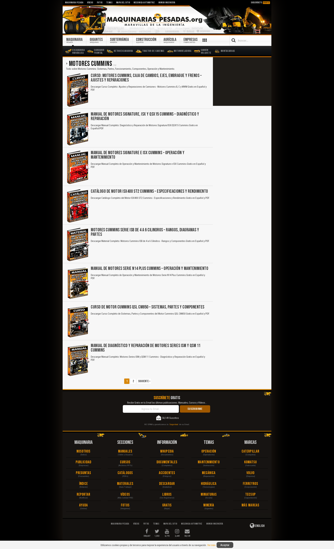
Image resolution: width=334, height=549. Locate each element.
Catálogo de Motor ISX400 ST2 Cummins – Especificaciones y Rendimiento (149, 191)
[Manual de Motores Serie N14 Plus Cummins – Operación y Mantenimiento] (78, 283)
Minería (208, 505)
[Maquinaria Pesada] (167, 19)
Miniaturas (209, 494)
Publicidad (83, 462)
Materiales (125, 483)
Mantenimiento (209, 462)
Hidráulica (209, 483)
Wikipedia (167, 451)
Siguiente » (144, 381)
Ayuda (83, 505)
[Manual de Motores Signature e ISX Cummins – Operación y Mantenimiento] (78, 167)
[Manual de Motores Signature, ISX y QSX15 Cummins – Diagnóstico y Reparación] (78, 128)
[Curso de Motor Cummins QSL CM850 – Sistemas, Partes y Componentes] (78, 321)
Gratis (167, 505)
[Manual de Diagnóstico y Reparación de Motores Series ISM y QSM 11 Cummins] (78, 360)
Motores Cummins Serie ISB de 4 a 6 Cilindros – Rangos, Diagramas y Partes (145, 232)
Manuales (125, 451)
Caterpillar (250, 451)
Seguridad (173, 424)
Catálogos (125, 473)
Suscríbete (260, 2)
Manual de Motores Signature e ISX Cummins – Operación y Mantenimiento (138, 155)
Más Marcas (250, 505)
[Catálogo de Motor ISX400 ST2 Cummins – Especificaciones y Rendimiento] (78, 206)
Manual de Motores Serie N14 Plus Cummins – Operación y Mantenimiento (149, 268)
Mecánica (209, 473)
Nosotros (84, 451)
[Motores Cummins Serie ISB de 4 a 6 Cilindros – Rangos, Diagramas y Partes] (78, 244)
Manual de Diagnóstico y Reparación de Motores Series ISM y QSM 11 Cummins (146, 348)
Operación (208, 451)
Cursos (125, 462)
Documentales (167, 462)
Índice (83, 483)
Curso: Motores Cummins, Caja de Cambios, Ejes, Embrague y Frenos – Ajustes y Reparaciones (146, 78)
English (260, 526)
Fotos (125, 505)
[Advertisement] (242, 81)
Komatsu (250, 462)
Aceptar (224, 545)
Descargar (167, 483)
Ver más (211, 545)
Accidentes (167, 473)
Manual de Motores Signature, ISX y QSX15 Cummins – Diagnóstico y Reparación (145, 116)
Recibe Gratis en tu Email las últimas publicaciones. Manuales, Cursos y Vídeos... (167, 402)
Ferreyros (250, 483)
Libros (167, 494)
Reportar (83, 494)
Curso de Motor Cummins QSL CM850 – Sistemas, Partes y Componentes (147, 307)
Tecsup (250, 494)
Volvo (250, 473)
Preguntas (83, 473)
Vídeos (125, 494)
